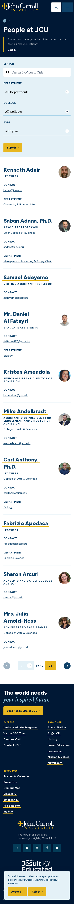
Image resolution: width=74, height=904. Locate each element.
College (9, 103)
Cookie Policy (50, 880)
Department (12, 83)
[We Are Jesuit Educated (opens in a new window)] (37, 865)
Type (6, 122)
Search (8, 63)
